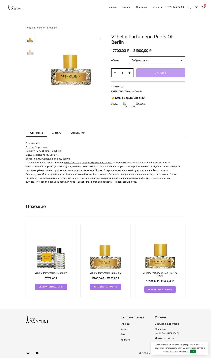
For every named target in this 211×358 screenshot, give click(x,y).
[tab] (36, 133)
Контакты (157, 7)
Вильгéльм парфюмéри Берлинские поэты (88, 162)
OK (193, 351)
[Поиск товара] (189, 7)
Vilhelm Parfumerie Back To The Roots (160, 274)
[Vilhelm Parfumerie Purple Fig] (105, 249)
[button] (100, 39)
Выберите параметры (51, 286)
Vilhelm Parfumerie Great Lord (51, 272)
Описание (36, 132)
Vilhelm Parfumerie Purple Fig (106, 272)
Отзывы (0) (78, 132)
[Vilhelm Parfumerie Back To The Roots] (160, 249)
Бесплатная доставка (167, 323)
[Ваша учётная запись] (196, 7)
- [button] (115, 72)
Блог (123, 334)
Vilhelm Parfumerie (47, 27)
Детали (57, 132)
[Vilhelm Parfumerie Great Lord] (51, 249)
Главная (112, 7)
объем (115, 60)
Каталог (126, 7)
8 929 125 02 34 (175, 7)
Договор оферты (164, 338)
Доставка (141, 7)
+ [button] (129, 72)
